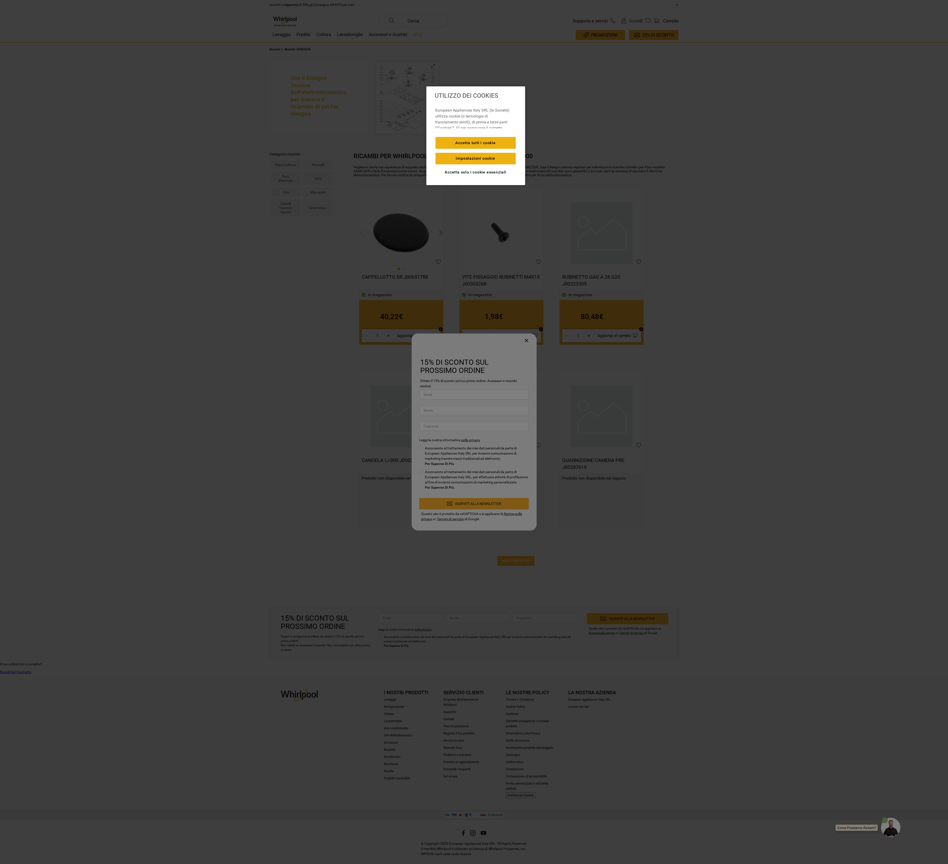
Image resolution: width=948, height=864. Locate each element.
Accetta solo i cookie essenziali (475, 172)
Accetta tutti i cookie (475, 142)
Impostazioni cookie (475, 158)
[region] (475, 135)
